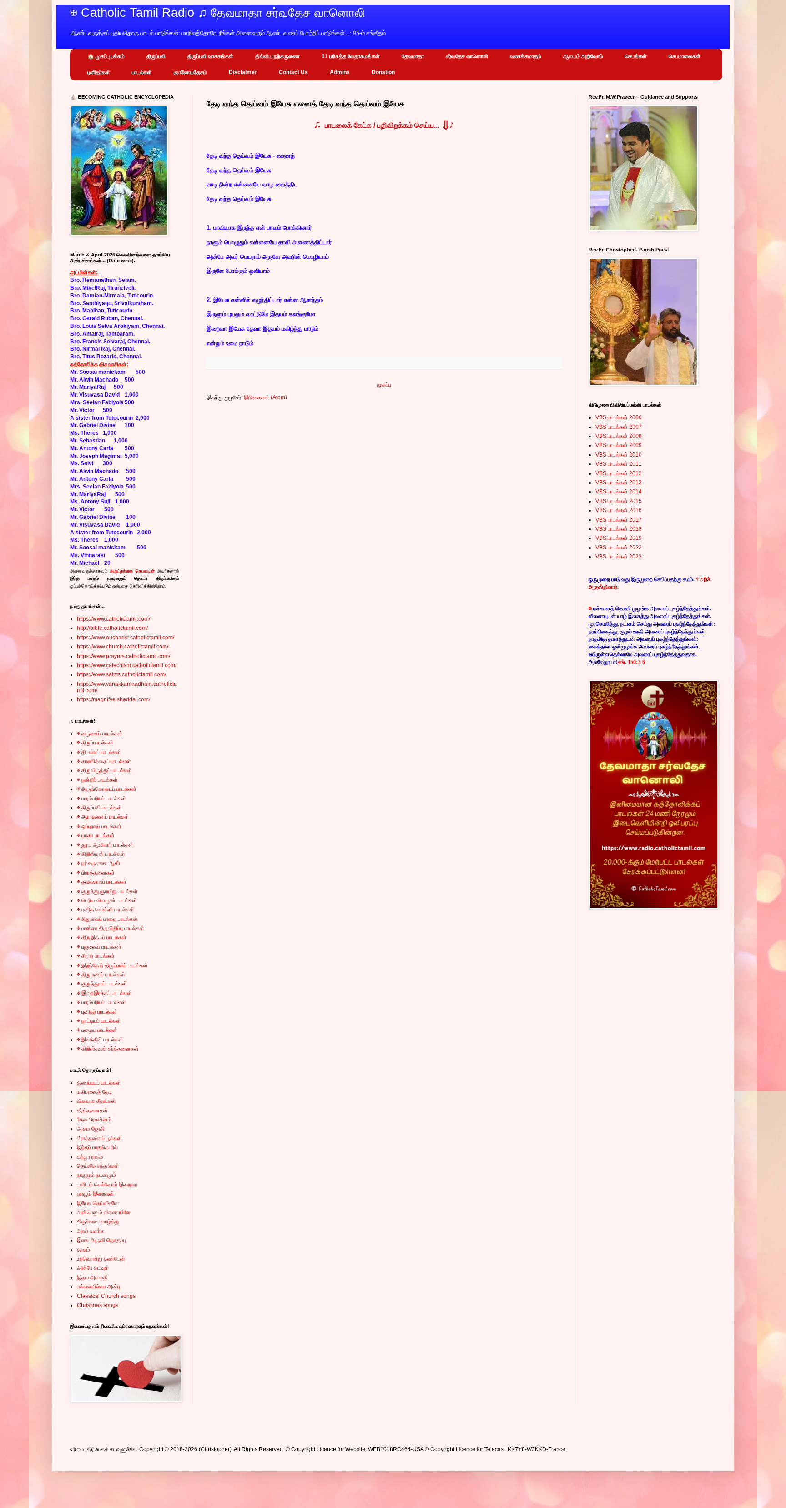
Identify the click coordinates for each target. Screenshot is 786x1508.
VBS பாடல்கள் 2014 (618, 491)
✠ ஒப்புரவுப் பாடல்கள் (99, 826)
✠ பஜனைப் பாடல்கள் (99, 947)
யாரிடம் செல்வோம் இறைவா (107, 1184)
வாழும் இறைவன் (95, 1194)
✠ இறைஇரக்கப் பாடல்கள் (104, 993)
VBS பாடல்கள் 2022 (618, 547)
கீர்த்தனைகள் (92, 1110)
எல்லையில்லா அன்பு (98, 1286)
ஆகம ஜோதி (91, 1129)
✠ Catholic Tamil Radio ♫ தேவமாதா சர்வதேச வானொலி (217, 13)
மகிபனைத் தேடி (94, 1092)
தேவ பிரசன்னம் (94, 1119)
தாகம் (83, 1250)
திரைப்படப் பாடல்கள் (99, 1083)
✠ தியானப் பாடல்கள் (99, 752)
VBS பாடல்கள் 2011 (618, 464)
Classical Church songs (106, 1296)
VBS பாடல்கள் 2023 (618, 556)
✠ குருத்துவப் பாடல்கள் (102, 983)
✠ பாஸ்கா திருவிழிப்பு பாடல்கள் (110, 928)
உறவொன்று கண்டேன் (101, 1259)
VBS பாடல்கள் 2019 (618, 538)
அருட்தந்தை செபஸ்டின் (132, 570)
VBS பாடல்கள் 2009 (618, 445)
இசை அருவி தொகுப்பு (101, 1240)
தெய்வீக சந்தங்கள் (98, 1166)
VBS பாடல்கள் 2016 (618, 510)
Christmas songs (97, 1305)
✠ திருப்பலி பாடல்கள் (99, 807)
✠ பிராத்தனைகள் (96, 873)
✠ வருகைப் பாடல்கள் (99, 733)
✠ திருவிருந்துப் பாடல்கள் (104, 770)
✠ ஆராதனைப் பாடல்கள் (103, 817)
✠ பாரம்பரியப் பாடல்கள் (101, 798)
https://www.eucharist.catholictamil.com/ (125, 637)
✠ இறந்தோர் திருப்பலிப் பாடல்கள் (112, 965)
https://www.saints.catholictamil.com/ (121, 674)
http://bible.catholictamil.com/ (112, 628)
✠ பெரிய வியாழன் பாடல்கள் (107, 900)
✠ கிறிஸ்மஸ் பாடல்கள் (101, 854)
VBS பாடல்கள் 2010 (618, 455)
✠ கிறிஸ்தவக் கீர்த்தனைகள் (108, 1049)
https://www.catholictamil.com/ (113, 619)
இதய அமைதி (92, 1277)
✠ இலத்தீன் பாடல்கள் (100, 1039)
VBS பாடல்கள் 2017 (618, 520)
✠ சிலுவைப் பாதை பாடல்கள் (107, 919)
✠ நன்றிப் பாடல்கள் (97, 780)
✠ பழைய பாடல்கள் (97, 1030)
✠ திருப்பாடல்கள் (95, 742)
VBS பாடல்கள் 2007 (618, 427)
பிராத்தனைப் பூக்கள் (99, 1138)
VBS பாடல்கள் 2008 (618, 436)
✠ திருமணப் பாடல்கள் (101, 974)
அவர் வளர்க (90, 1231)
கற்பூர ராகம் (90, 1157)
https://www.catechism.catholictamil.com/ (126, 665)
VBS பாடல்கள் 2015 (618, 501)
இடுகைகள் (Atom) (265, 397)
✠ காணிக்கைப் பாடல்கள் (104, 761)
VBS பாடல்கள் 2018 (618, 529)
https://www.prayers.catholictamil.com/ (123, 656)
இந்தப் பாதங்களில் (97, 1147)
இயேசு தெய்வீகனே (98, 1203)
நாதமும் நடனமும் (96, 1175)
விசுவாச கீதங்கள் (96, 1101)
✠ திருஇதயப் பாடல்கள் (101, 937)
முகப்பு (384, 385)
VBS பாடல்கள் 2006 (618, 417)
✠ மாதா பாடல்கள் (96, 835)
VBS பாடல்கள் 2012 (618, 473)
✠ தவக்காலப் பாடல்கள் (101, 882)
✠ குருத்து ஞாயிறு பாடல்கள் (107, 891)
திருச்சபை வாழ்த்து (98, 1221)
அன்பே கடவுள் (93, 1268)
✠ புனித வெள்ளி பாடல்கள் (105, 909)
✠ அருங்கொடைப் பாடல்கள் (106, 789)
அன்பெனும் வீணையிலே (103, 1212)
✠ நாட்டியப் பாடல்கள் (99, 1021)
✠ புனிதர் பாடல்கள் (97, 1012)
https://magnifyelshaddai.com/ (113, 699)
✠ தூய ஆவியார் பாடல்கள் (105, 845)
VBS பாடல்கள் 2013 (618, 482)
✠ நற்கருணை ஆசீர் (98, 863)
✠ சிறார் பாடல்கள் (96, 956)
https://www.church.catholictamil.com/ (122, 646)
